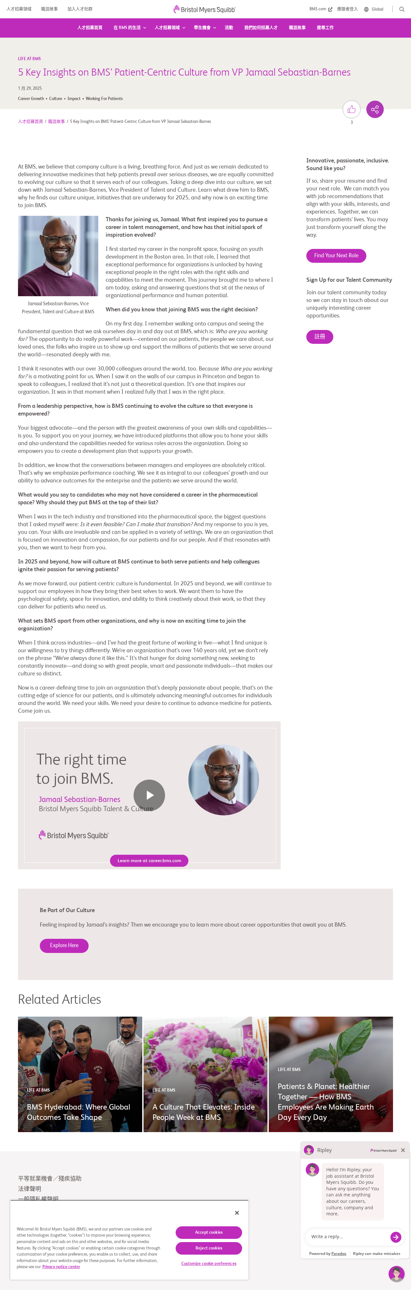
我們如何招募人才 (261, 28)
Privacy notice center (61, 1267)
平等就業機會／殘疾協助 (50, 1179)
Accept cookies (209, 1233)
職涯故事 (297, 28)
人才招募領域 (167, 28)
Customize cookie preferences (208, 1264)
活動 (229, 28)
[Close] (237, 1213)
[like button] (352, 109)
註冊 (319, 337)
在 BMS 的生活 (127, 28)
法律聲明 (29, 1189)
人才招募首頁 (89, 28)
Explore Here (64, 945)
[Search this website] (402, 9)
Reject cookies (209, 1248)
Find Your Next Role (336, 256)
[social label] (375, 109)
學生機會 (202, 28)
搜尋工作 (325, 28)
